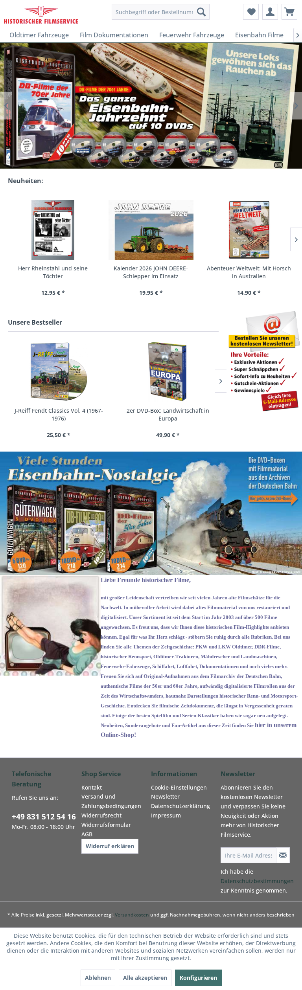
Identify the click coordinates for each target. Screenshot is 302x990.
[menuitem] (161, 12)
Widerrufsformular (106, 824)
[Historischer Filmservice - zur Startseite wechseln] (41, 14)
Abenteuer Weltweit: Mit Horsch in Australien (249, 272)
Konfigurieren (198, 977)
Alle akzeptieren (145, 977)
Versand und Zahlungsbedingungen (111, 801)
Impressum (166, 815)
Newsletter (165, 796)
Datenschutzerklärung (180, 806)
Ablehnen (98, 977)
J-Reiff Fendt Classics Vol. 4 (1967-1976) (59, 414)
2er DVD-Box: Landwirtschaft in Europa (168, 414)
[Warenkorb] (289, 12)
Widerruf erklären (110, 846)
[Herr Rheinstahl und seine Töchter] (53, 230)
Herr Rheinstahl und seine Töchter (53, 272)
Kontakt (91, 787)
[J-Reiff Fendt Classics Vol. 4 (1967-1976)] (58, 372)
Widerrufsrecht (101, 815)
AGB (86, 834)
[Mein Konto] (270, 12)
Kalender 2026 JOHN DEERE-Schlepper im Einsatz (151, 272)
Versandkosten (132, 914)
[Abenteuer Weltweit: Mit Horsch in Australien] (249, 230)
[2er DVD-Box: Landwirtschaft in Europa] (168, 372)
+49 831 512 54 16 (44, 817)
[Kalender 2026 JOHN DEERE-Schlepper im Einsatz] (151, 230)
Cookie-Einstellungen (179, 787)
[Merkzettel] (251, 12)
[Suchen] (201, 12)
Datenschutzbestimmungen (257, 881)
